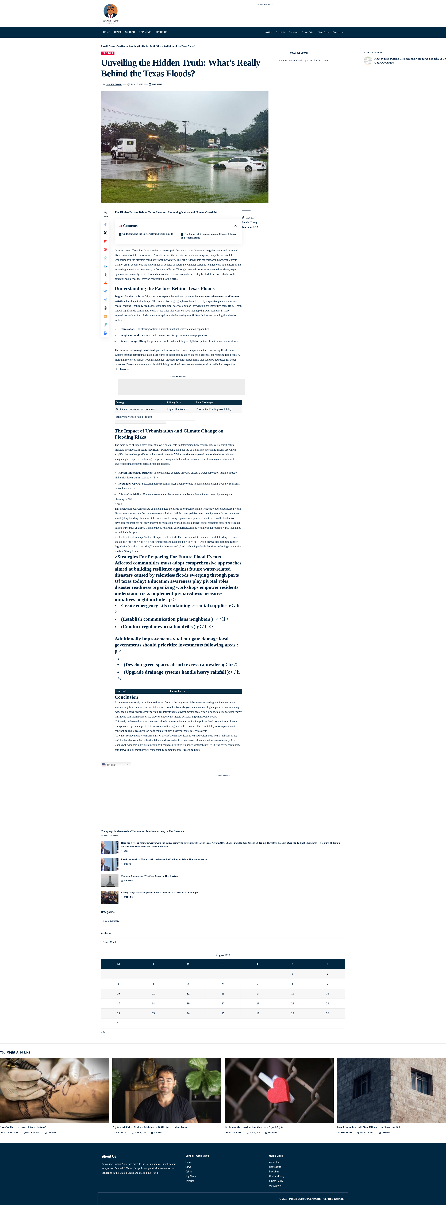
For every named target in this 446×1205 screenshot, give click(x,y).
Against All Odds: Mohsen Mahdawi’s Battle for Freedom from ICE (152, 1127)
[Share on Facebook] (105, 224)
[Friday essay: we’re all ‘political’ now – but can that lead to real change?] (109, 897)
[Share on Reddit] (105, 283)
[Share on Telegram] (105, 299)
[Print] (105, 333)
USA (255, 227)
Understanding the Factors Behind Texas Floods (147, 234)
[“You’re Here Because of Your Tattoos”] (54, 1090)
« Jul (103, 1032)
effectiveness (122, 369)
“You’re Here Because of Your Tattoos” (23, 1127)
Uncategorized (111, 836)
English (111, 764)
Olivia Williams (11, 1133)
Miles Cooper (234, 1133)
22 (292, 1003)
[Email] (105, 316)
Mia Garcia (121, 1133)
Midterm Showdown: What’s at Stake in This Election (149, 876)
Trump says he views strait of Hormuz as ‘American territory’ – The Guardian (142, 831)
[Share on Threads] (105, 308)
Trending (128, 897)
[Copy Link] (105, 325)
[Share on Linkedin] (105, 266)
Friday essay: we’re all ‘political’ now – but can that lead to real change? (159, 892)
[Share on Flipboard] (105, 241)
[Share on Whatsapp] (105, 258)
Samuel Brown (114, 84)
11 (153, 993)
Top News (107, 53)
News (126, 851)
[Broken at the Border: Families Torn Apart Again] (279, 1090)
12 (188, 993)
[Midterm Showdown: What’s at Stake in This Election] (109, 880)
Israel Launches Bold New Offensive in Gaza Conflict (368, 1127)
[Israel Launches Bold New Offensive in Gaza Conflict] (391, 1090)
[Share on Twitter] (105, 233)
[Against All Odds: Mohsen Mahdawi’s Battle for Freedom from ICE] (166, 1090)
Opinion (127, 864)
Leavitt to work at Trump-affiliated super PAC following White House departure (164, 859)
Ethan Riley (346, 1133)
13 (223, 993)
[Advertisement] (264, 15)
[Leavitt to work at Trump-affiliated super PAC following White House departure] (109, 864)
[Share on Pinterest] (105, 249)
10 (118, 993)
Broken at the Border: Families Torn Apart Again (254, 1127)
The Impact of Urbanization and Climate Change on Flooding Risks (208, 236)
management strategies (146, 350)
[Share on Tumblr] (105, 274)
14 (257, 993)
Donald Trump (249, 222)
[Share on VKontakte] (105, 291)
